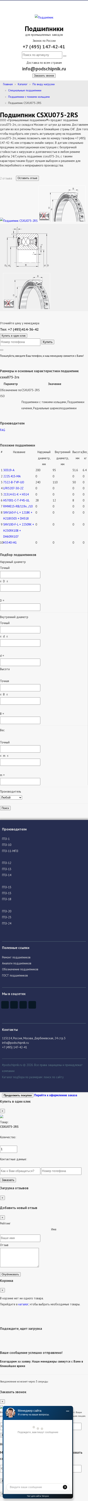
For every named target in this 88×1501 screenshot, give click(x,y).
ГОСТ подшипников (15, 975)
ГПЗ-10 (6, 845)
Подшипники (44, 28)
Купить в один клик (14, 335)
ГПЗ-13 (6, 869)
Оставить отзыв (27, 178)
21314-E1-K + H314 (16, 494)
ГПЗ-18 (6, 899)
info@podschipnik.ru (44, 68)
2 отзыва (6, 178)
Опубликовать (10, 1274)
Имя (53, 1229)
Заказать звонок (44, 75)
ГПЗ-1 (6, 839)
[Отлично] (46, 1230)
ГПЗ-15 (6, 887)
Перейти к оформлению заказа (55, 1095)
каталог (23, 1304)
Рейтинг (5, 1223)
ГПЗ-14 (6, 875)
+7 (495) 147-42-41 (44, 46)
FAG (2, 430)
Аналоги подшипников (16, 963)
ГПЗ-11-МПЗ (10, 851)
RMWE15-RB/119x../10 (18, 506)
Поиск (5, 808)
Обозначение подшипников (20, 969)
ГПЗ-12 (6, 863)
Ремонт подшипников (16, 957)
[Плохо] (5, 1230)
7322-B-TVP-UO (13, 482)
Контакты (10, 1029)
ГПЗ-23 (6, 917)
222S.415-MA (12, 476)
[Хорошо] (36, 1230)
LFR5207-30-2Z (13, 488)
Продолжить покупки (18, 1095)
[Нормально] (25, 1230)
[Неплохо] (15, 1230)
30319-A (9, 470)
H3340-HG (10, 542)
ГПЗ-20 (6, 911)
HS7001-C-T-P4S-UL (16, 500)
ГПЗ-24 (6, 923)
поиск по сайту (54, 1077)
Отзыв (4, 1245)
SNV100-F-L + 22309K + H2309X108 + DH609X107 (18, 530)
